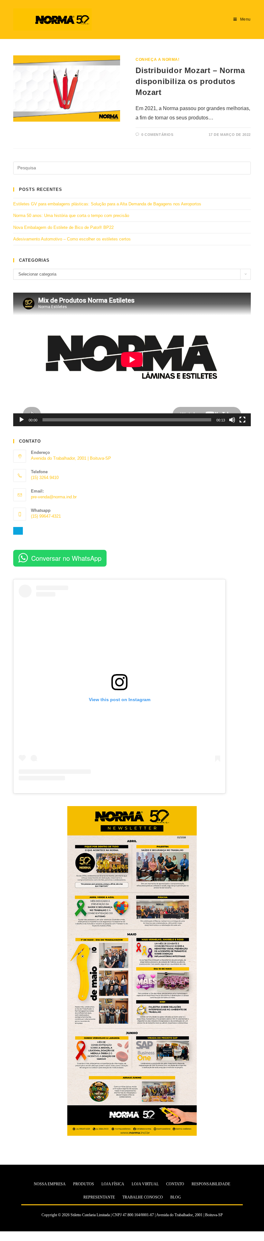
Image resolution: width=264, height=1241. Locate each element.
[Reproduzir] (21, 420)
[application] (132, 359)
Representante (99, 1197)
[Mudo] (232, 420)
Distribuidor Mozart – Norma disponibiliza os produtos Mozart (190, 81)
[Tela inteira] (242, 420)
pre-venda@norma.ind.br (54, 496)
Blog (175, 1197)
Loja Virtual (145, 1184)
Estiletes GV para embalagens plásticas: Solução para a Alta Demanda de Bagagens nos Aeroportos (107, 204)
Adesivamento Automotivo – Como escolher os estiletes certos (72, 239)
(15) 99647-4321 (46, 516)
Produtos (83, 1184)
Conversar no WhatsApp (66, 558)
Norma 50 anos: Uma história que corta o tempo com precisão (71, 215)
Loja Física (112, 1184)
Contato (175, 1184)
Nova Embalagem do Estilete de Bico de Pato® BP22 (63, 227)
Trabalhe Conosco (142, 1197)
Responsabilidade (211, 1184)
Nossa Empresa (50, 1184)
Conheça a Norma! (158, 59)
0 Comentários (157, 134)
